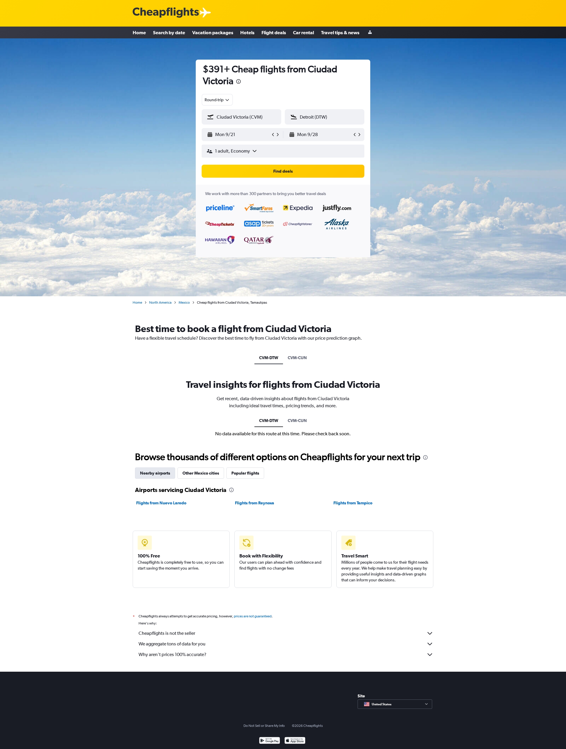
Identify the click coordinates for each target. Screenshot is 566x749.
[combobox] (217, 100)
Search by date (169, 32)
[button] (238, 82)
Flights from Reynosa (254, 503)
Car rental (303, 32)
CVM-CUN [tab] (297, 357)
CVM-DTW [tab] (268, 357)
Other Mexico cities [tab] (200, 473)
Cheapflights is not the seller (167, 633)
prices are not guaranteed (253, 616)
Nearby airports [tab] (155, 473)
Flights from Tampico (352, 503)
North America (160, 302)
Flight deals (273, 32)
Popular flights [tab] (245, 473)
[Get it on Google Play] (270, 741)
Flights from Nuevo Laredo (161, 503)
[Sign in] (370, 33)
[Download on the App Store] (295, 741)
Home (139, 32)
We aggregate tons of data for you (172, 644)
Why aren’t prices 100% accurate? (172, 654)
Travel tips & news (340, 32)
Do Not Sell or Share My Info (264, 726)
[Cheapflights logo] (166, 13)
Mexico (184, 302)
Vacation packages (212, 32)
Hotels (247, 32)
